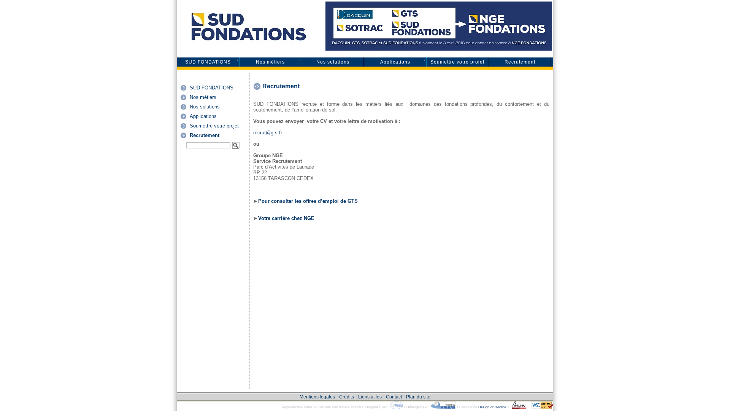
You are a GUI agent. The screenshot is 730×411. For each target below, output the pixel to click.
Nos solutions (332, 62)
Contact (394, 397)
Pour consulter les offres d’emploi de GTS (308, 201)
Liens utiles (370, 397)
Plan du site (418, 397)
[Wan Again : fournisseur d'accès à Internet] (442, 407)
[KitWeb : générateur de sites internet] (395, 407)
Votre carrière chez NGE (286, 218)
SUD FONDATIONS (208, 62)
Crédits (346, 397)
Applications (395, 62)
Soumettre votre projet (457, 62)
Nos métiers (270, 62)
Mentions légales (317, 397)
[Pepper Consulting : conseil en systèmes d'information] (518, 407)
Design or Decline (492, 407)
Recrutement (520, 62)
